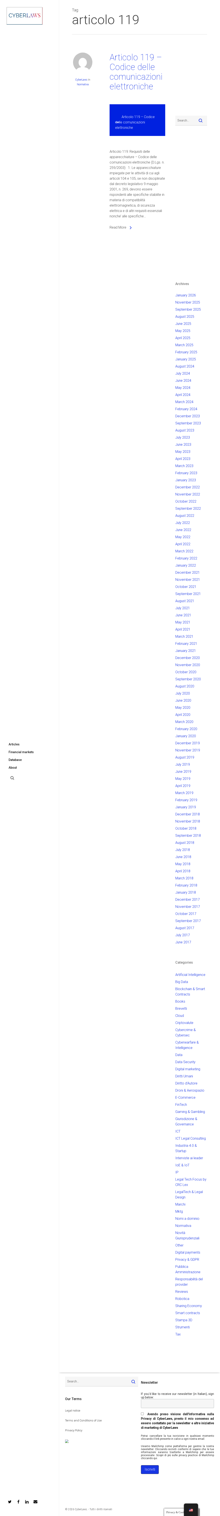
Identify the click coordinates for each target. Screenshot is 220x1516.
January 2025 (185, 359)
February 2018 (186, 885)
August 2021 (184, 601)
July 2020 (182, 693)
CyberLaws (81, 79)
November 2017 (187, 907)
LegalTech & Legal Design (189, 1194)
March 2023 (184, 466)
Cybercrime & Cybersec (185, 1032)
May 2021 (182, 622)
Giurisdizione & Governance (186, 1121)
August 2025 (184, 317)
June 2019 (183, 772)
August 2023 (184, 430)
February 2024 (186, 409)
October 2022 (185, 501)
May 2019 (182, 779)
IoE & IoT (182, 1165)
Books (180, 1001)
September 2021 (188, 594)
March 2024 (184, 402)
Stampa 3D (183, 1320)
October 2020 (185, 672)
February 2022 (186, 558)
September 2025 (188, 309)
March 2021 (184, 636)
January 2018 (185, 892)
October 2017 (185, 914)
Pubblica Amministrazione (187, 1269)
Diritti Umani (184, 1076)
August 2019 (184, 757)
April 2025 (182, 338)
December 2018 (187, 814)
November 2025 (187, 302)
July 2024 (182, 373)
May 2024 (182, 388)
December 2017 (187, 899)
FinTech (181, 1105)
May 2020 (182, 708)
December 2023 (187, 416)
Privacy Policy (73, 1430)
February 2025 (186, 352)
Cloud (179, 1016)
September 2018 (188, 836)
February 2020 (186, 729)
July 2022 (182, 523)
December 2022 (187, 487)
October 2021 (185, 587)
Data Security (185, 1062)
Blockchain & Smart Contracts (190, 991)
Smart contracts (187, 1313)
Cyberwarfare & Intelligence (187, 1045)
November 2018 (187, 821)
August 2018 (184, 843)
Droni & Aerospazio (189, 1090)
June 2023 (183, 444)
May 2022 (182, 537)
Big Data (181, 982)
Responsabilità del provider (189, 1282)
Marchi (180, 1204)
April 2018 (182, 871)
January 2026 (185, 295)
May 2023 (182, 452)
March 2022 (184, 551)
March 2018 (184, 878)
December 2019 (187, 743)
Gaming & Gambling (190, 1112)
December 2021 (187, 572)
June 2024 (183, 381)
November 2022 (187, 494)
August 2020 (184, 686)
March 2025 (184, 345)
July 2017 (182, 935)
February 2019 (186, 800)
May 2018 (182, 864)
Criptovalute (184, 1023)
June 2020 (183, 700)
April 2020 (182, 715)
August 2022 (184, 516)
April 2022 (182, 544)
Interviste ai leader (189, 1158)
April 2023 (182, 459)
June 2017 (183, 942)
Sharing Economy (188, 1306)
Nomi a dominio (187, 1219)
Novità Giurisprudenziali (187, 1235)
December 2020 (187, 658)
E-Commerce (185, 1097)
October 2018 (185, 828)
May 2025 (182, 331)
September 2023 (188, 423)
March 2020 (184, 722)
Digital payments (187, 1252)
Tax (178, 1334)
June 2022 (183, 530)
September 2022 (188, 508)
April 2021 (182, 629)
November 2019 (187, 750)
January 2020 (185, 736)
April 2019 (182, 786)
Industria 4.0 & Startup (186, 1148)
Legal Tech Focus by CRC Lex (190, 1182)
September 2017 (188, 921)
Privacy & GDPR (187, 1259)
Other (179, 1245)
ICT (177, 1131)
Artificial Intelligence (190, 975)
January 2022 (185, 565)
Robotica (182, 1299)
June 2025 (183, 324)
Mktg (179, 1211)
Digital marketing (187, 1069)
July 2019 (182, 764)
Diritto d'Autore (186, 1083)
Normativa (83, 84)
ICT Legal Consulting (190, 1138)
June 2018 (183, 857)
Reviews (181, 1292)
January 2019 (185, 807)
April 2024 (182, 395)
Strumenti (182, 1327)
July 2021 (182, 608)
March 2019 (184, 793)
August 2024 (184, 366)
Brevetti (181, 1009)
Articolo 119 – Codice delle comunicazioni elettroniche (136, 72)
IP (177, 1172)
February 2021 (186, 644)
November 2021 (187, 580)
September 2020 (188, 679)
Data (178, 1055)
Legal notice (72, 1410)
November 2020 (187, 665)
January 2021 (185, 651)
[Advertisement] (188, 77)
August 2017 (184, 928)
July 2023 (182, 437)
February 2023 (186, 473)
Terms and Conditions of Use (83, 1420)
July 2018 (182, 850)
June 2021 (183, 615)
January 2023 (185, 480)
